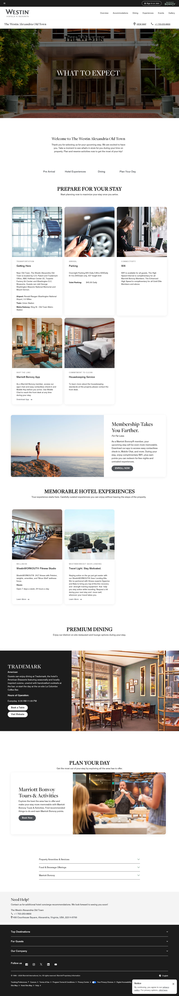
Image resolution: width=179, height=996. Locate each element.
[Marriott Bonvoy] (169, 3)
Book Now (29, 817)
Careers (33, 982)
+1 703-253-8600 (162, 24)
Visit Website (19, 714)
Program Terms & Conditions (64, 982)
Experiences (148, 13)
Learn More (74, 599)
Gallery (172, 13)
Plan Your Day (128, 171)
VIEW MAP (141, 24)
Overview (104, 13)
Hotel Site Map (26, 985)
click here (163, 990)
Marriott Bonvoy (47, 875)
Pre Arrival (49, 171)
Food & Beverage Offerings (52, 867)
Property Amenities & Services (54, 859)
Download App (23, 399)
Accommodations (120, 13)
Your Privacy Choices (104, 982)
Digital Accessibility (123, 982)
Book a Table (19, 707)
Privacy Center (83, 982)
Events (161, 13)
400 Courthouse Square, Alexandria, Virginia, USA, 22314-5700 (45, 917)
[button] (152, 3)
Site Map (14, 985)
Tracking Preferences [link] (19, 982)
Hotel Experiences (75, 171)
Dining (135, 13)
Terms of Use (44, 982)
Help (37, 985)
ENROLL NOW (124, 468)
